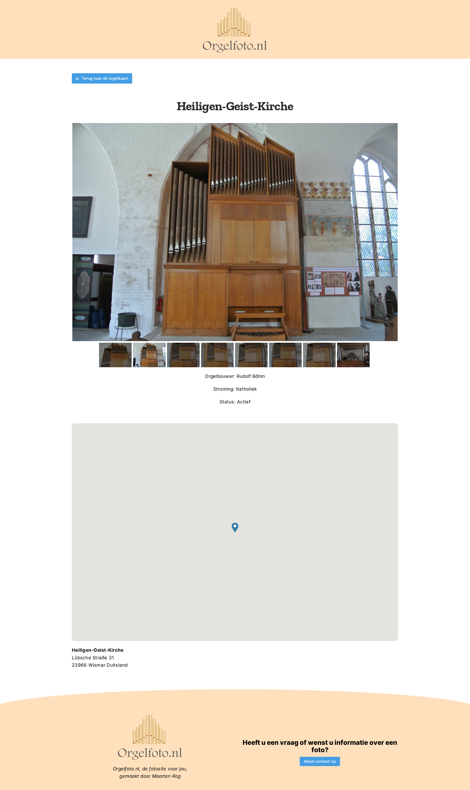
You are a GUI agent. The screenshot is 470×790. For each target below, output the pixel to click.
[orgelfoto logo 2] (235, 9)
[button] (235, 527)
